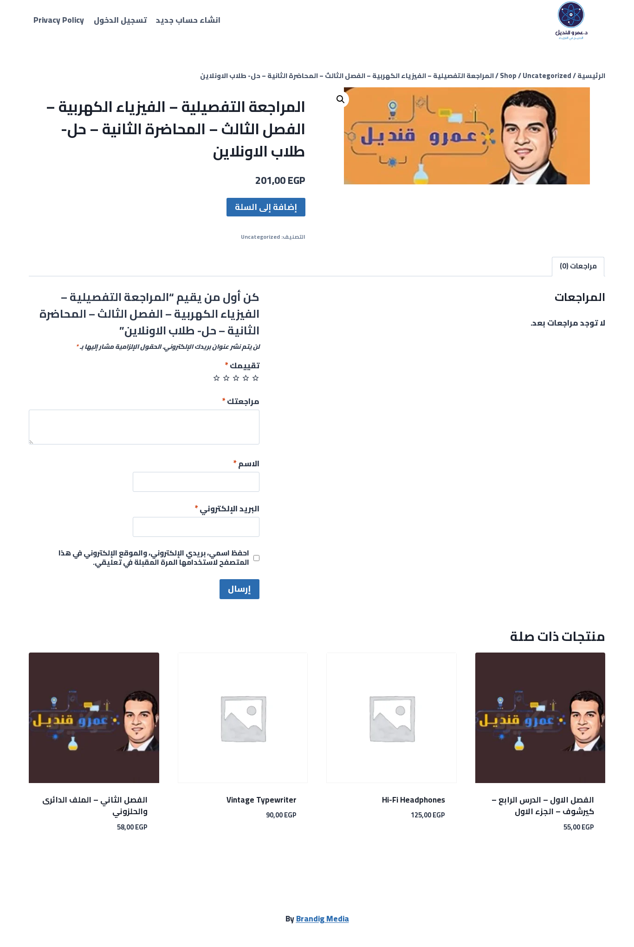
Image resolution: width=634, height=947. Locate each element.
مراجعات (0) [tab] (578, 266)
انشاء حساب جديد (188, 20)
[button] (340, 99)
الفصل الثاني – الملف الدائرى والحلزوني (95, 805)
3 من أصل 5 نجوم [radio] (236, 378)
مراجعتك (240, 402)
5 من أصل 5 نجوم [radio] (216, 378)
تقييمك (242, 366)
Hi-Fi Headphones (413, 799)
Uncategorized (260, 236)
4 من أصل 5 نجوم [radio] (226, 378)
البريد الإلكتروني (226, 509)
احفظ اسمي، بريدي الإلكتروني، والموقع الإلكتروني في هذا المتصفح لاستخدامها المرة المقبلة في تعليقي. (153, 558)
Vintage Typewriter (261, 799)
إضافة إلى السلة (266, 207)
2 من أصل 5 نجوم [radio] (246, 378)
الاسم (246, 464)
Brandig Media (322, 918)
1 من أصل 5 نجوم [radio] (255, 378)
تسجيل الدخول (120, 20)
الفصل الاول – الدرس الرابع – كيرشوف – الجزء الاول (543, 805)
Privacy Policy (58, 20)
